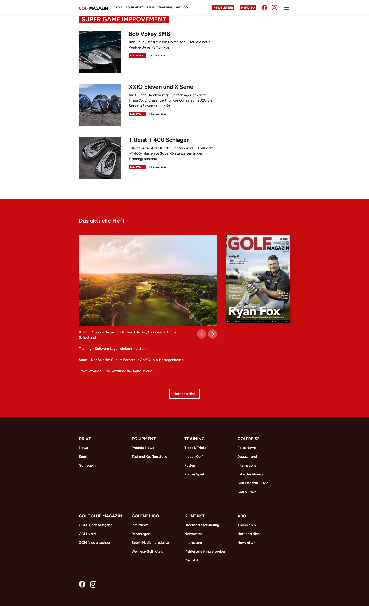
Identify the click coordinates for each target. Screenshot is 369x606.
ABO (241, 516)
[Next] (212, 334)
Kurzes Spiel (194, 474)
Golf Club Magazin (100, 516)
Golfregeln (87, 465)
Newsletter (223, 7)
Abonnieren (246, 525)
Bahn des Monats (250, 474)
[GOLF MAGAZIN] (93, 7)
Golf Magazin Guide (252, 483)
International (247, 465)
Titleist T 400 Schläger (159, 139)
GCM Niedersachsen (95, 543)
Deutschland (247, 456)
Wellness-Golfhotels (147, 551)
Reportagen (141, 534)
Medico (182, 7)
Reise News (246, 448)
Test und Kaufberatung (149, 456)
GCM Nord (87, 534)
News (83, 448)
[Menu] (286, 8)
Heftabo (248, 7)
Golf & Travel (247, 492)
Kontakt (194, 516)
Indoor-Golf (193, 456)
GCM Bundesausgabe (95, 525)
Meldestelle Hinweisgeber (204, 551)
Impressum (193, 543)
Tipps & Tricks (195, 448)
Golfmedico (145, 516)
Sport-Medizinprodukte (150, 543)
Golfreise (248, 438)
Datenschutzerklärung (201, 525)
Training (165, 7)
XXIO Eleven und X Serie (161, 86)
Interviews (140, 525)
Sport (83, 456)
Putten (189, 465)
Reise (151, 7)
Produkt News (143, 448)
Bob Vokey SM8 (149, 33)
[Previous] (201, 334)
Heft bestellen (184, 394)
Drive (117, 7)
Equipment (134, 7)
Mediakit (191, 560)
